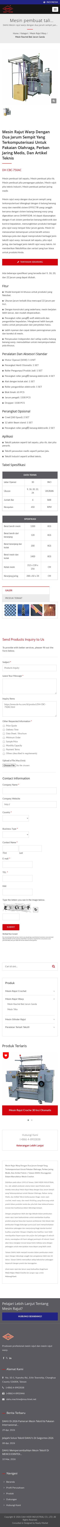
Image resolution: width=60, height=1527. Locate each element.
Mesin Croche (20, 1273)
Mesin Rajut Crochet (15, 991)
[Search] (53, 966)
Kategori (24, 34)
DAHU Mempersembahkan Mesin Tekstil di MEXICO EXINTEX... (25, 1452)
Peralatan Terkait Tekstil (17, 1027)
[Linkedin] (10, 1358)
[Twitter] (7, 1358)
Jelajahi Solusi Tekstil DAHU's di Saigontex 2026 (27, 1438)
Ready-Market (41, 1523)
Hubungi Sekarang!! (30, 1316)
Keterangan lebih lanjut (30, 1145)
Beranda (10, 1482)
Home (15, 34)
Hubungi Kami (10, 1276)
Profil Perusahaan (15, 1488)
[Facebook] (3, 1358)
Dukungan (11, 1499)
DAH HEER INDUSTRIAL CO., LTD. (37, 1517)
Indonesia (52, 2)
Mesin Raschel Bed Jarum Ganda (30, 37)
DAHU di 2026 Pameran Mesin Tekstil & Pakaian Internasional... (28, 1423)
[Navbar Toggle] (55, 9)
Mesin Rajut (9, 1273)
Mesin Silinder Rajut (15, 1019)
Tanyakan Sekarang (31, 262)
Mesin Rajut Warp (38, 34)
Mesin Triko (12, 1009)
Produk (10, 1493)
